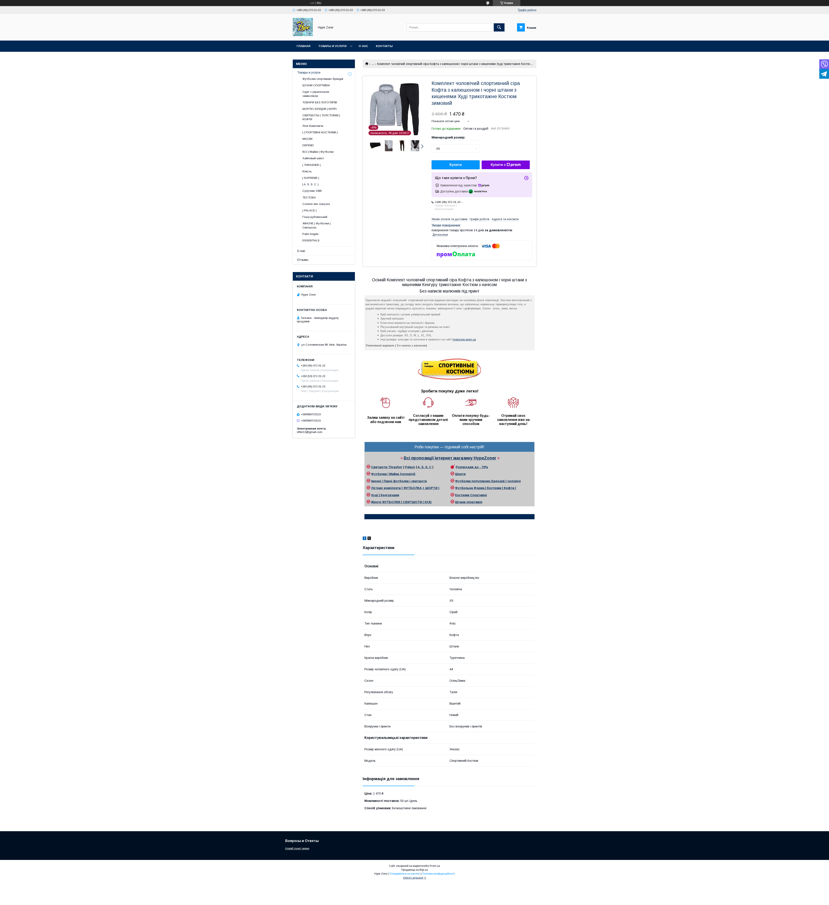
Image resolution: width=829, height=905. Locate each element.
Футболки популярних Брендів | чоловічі (488, 481)
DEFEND (308, 145)
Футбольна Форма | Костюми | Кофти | (485, 488)
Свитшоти (379, 467)
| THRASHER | (311, 165)
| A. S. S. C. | (310, 184)
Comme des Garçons (316, 204)
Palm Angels (310, 234)
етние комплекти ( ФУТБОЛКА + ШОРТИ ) (406, 488)
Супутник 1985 (312, 190)
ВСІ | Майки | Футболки (318, 151)
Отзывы (302, 259)
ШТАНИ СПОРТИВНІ (316, 85)
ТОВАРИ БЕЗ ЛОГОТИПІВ (319, 102)
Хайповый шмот (313, 158)
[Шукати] (499, 27)
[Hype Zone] (303, 35)
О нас (363, 46)
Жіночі (376, 502)
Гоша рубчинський (314, 217)
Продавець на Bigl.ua (414, 869)
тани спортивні (470, 502)
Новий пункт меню (297, 848)
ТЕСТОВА (309, 197)
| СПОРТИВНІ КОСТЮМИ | (320, 132)
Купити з (498, 165)
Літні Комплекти (312, 125)
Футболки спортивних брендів (322, 78)
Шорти (460, 474)
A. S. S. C (425, 467)
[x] (369, 539)
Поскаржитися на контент (404, 873)
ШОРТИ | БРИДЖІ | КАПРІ (319, 108)
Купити (455, 165)
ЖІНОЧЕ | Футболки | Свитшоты (316, 225)
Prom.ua (435, 865)
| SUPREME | (310, 177)
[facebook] (364, 539)
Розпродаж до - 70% (472, 467)
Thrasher (395, 467)
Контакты (384, 46)
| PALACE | (309, 210)
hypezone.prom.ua (464, 339)
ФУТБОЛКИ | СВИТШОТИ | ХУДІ (407, 502)
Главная (303, 46)
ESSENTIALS (311, 240)
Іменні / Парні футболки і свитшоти (399, 481)
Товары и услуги (332, 46)
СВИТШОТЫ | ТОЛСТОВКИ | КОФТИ (321, 117)
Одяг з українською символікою (315, 93)
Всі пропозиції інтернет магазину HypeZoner (450, 458)
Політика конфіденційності (438, 873)
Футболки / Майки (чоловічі (392, 474)
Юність (307, 171)
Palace (410, 467)
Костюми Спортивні (471, 495)
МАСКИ (307, 138)
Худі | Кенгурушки (385, 495)
